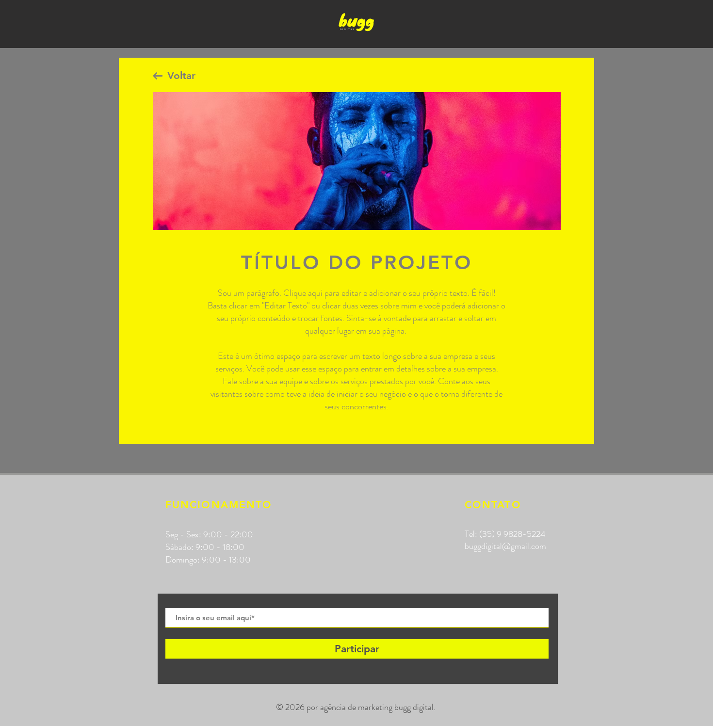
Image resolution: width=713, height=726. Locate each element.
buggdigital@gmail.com (505, 546)
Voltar (181, 75)
